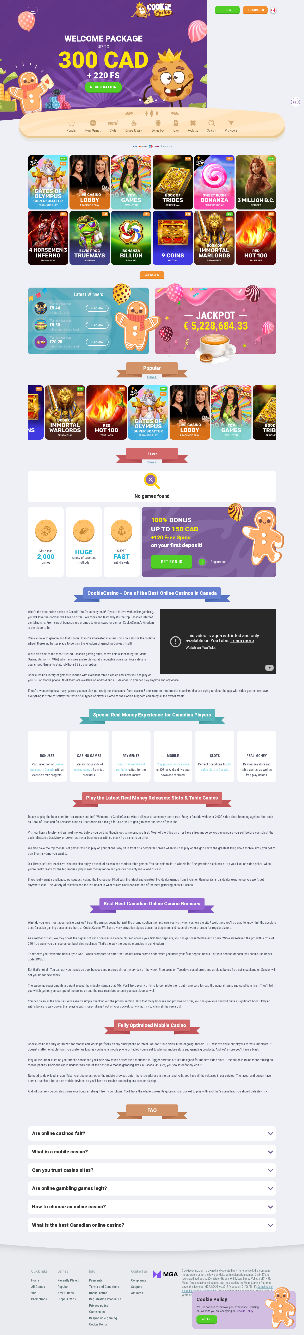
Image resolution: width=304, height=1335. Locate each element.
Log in (227, 10)
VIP (33, 1293)
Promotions (39, 1299)
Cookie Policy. (245, 1311)
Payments (96, 1280)
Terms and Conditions (104, 1287)
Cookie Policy (98, 1324)
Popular (62, 1287)
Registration (255, 10)
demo (48, 193)
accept (207, 1319)
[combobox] (273, 10)
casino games (83, 770)
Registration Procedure (105, 1299)
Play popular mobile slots (173, 764)
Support (136, 1287)
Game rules (97, 1312)
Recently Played (68, 1280)
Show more (166, 146)
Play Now (97, 308)
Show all (152, 376)
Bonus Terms (98, 1293)
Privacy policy (98, 1306)
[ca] (273, 10)
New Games (65, 1293)
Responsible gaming (103, 1318)
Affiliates (137, 1293)
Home (35, 1280)
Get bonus (172, 561)
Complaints (138, 1280)
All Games (152, 275)
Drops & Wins (66, 1299)
